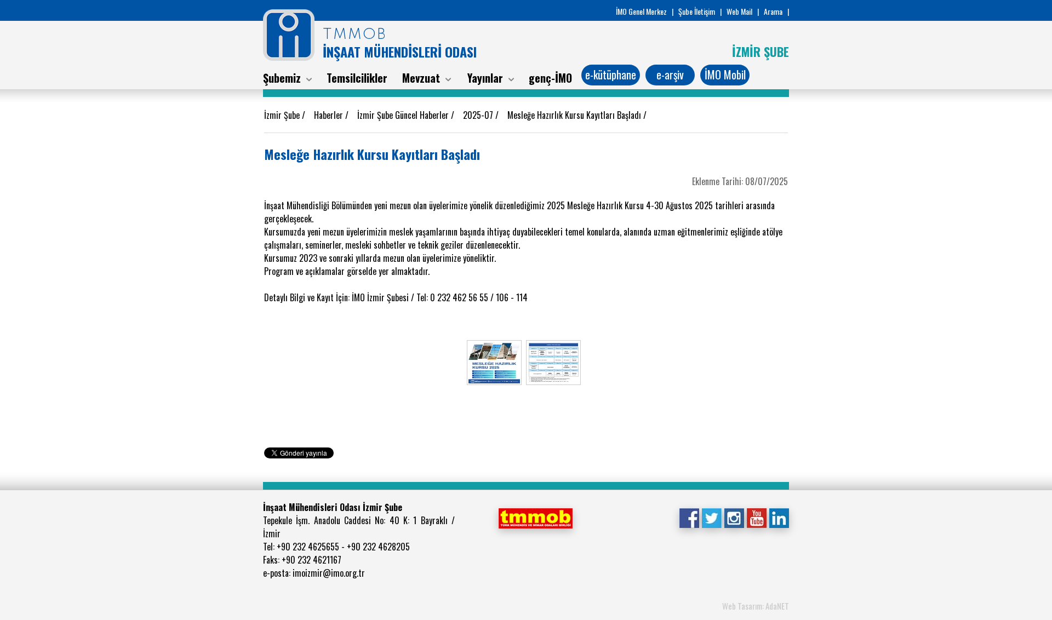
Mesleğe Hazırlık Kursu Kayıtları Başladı (575, 115)
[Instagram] (734, 517)
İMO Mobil (725, 74)
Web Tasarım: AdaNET (755, 606)
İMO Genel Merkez (641, 11)
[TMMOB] (535, 517)
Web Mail (739, 11)
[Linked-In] (779, 517)
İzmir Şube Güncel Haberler (404, 115)
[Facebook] (689, 517)
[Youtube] (756, 517)
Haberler (329, 115)
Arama (773, 11)
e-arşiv (670, 74)
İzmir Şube (283, 115)
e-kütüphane (610, 74)
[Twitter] (711, 517)
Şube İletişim (696, 11)
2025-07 (479, 115)
